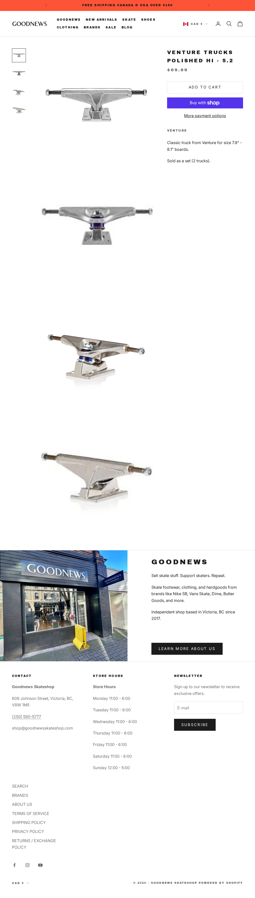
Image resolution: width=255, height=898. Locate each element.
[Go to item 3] (19, 91)
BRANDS (20, 795)
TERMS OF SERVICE (30, 813)
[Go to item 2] (19, 73)
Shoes (148, 19)
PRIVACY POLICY (28, 831)
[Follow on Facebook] (14, 865)
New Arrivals (101, 19)
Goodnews (69, 19)
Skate (129, 19)
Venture (177, 130)
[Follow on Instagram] (27, 865)
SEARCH (20, 786)
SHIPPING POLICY (29, 822)
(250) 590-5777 (26, 716)
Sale (111, 27)
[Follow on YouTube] (40, 865)
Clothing (68, 27)
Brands (92, 27)
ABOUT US (22, 804)
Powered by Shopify (221, 882)
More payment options (205, 115)
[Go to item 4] (19, 109)
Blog (127, 27)
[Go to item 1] (19, 55)
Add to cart (205, 87)
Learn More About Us (187, 648)
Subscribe (194, 724)
